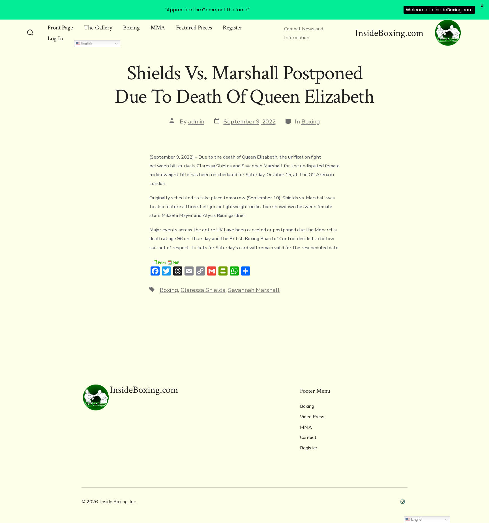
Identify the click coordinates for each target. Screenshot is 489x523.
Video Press (312, 417)
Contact (308, 437)
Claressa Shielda (203, 290)
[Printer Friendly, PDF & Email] (165, 262)
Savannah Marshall (254, 290)
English (86, 43)
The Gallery (98, 27)
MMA (158, 27)
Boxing (131, 27)
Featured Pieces (194, 27)
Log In (55, 38)
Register (232, 27)
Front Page (60, 27)
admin (196, 121)
